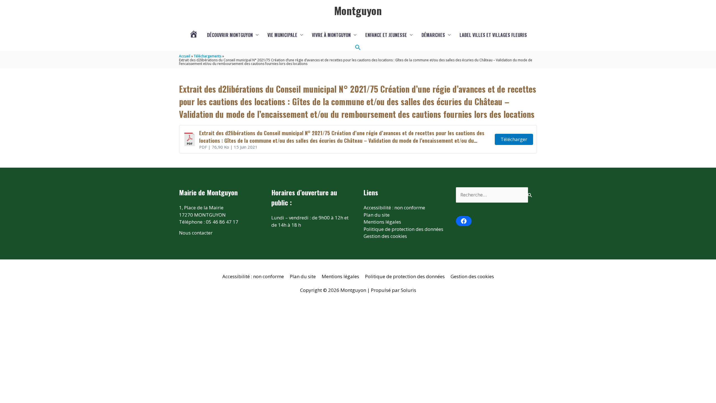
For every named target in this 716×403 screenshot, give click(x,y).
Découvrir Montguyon (230, 35)
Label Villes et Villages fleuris (493, 35)
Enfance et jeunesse (386, 35)
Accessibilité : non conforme (394, 207)
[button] (358, 47)
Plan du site (377, 215)
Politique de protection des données (403, 229)
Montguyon (358, 10)
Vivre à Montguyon (331, 35)
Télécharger (514, 139)
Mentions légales (382, 222)
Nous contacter (196, 232)
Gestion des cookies (385, 236)
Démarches (433, 35)
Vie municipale (282, 35)
